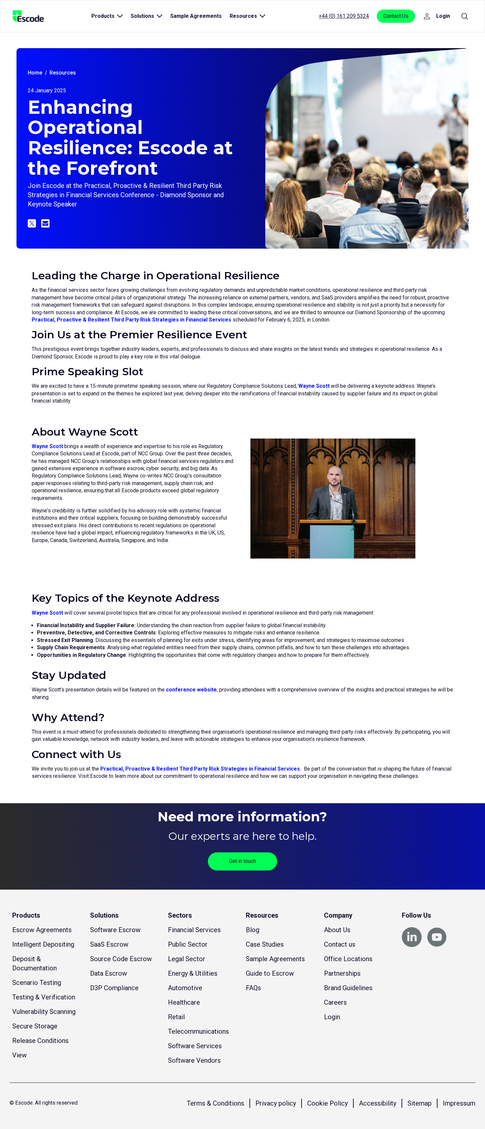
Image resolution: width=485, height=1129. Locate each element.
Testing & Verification (43, 997)
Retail (176, 1017)
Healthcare (184, 1002)
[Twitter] (32, 223)
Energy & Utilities (192, 973)
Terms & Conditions (215, 1103)
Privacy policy (275, 1103)
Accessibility (377, 1103)
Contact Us (395, 16)
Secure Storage (34, 1026)
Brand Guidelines (348, 988)
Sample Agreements (196, 16)
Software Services (195, 1046)
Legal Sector (186, 959)
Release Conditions (40, 1041)
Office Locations (348, 959)
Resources (62, 73)
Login (332, 1017)
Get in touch (242, 861)
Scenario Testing (36, 983)
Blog (252, 930)
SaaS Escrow (109, 944)
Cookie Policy (327, 1103)
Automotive (185, 988)
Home (35, 73)
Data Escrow (108, 973)
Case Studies (265, 944)
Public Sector (188, 944)
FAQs (253, 988)
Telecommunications (198, 1031)
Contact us (339, 944)
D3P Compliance (114, 988)
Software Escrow (115, 930)
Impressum (459, 1103)
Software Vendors (194, 1060)
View (19, 1055)
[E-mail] (45, 223)
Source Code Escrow (121, 959)
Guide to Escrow (270, 973)
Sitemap (419, 1103)
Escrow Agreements (42, 930)
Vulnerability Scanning (44, 1012)
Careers (335, 1002)
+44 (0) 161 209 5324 (344, 16)
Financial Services (194, 930)
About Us (337, 930)
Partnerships (342, 973)
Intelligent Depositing (43, 944)
